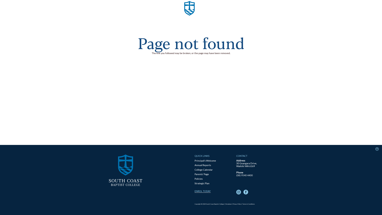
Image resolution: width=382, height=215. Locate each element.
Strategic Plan (202, 183)
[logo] (189, 12)
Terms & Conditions (248, 204)
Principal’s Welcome (205, 160)
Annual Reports (203, 165)
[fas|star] (238, 192)
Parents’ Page (202, 174)
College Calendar (204, 169)
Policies (199, 178)
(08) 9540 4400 (244, 175)
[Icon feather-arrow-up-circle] (377, 149)
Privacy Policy (237, 204)
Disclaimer (228, 204)
